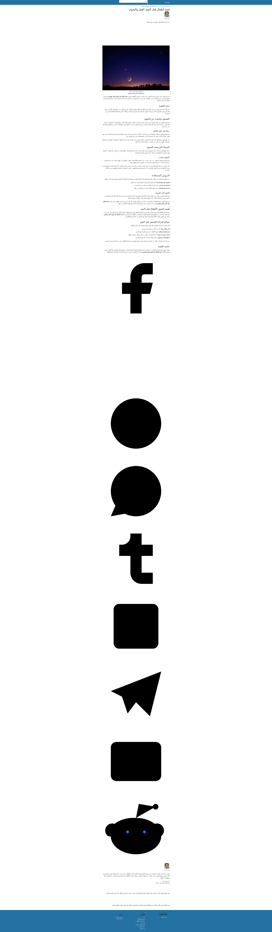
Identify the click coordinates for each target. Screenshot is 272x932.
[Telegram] (136, 727)
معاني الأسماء (142, 926)
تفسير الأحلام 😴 (141, 919)
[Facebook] (136, 321)
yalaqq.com (164, 917)
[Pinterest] (136, 456)
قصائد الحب (142, 923)
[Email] (136, 794)
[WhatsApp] (136, 524)
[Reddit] (136, 862)
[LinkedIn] (136, 659)
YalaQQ (167, 2)
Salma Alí (167, 18)
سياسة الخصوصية (119, 917)
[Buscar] (147, 4)
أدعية (144, 917)
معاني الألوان (142, 928)
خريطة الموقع (120, 918)
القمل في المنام (166, 881)
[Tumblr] (136, 592)
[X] (136, 389)
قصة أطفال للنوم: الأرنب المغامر (136, 91)
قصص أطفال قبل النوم (140, 925)
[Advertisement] (136, 34)
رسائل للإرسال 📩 (141, 921)
